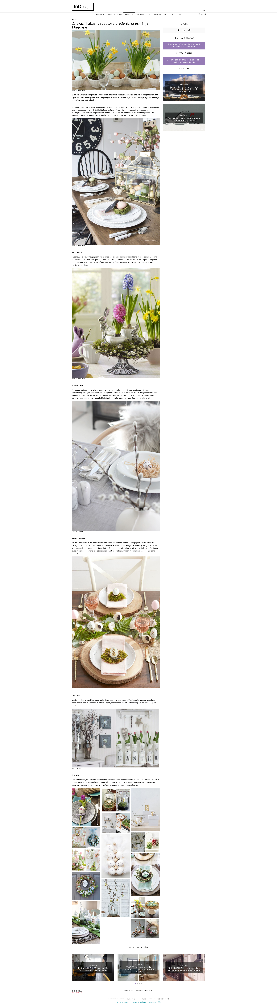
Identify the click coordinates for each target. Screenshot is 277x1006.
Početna (101, 15)
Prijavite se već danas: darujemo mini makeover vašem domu (184, 45)
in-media (157, 15)
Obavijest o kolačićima (139, 1002)
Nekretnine (176, 15)
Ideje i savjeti (184, 965)
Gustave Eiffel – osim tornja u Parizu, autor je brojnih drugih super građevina (184, 89)
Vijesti (166, 15)
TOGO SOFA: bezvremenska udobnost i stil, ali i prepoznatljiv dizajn (138, 969)
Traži (203, 11)
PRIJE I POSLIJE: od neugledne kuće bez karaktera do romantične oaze (184, 969)
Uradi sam (140, 15)
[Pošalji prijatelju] (189, 30)
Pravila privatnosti (123, 1002)
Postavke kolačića (154, 1002)
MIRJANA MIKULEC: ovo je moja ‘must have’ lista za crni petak (93, 969)
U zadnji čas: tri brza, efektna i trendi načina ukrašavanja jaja (184, 60)
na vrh (203, 990)
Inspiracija (129, 15)
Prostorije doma (115, 15)
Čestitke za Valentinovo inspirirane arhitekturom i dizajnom (184, 119)
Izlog (149, 15)
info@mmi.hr (135, 999)
